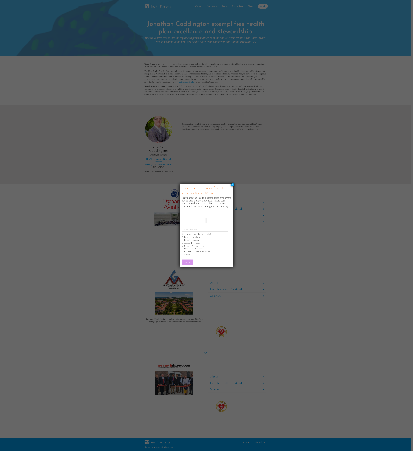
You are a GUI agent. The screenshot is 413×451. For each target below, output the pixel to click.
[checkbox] (206, 246)
